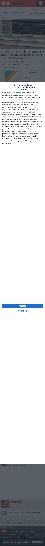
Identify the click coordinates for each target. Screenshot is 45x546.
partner (18, 92)
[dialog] (22, 273)
